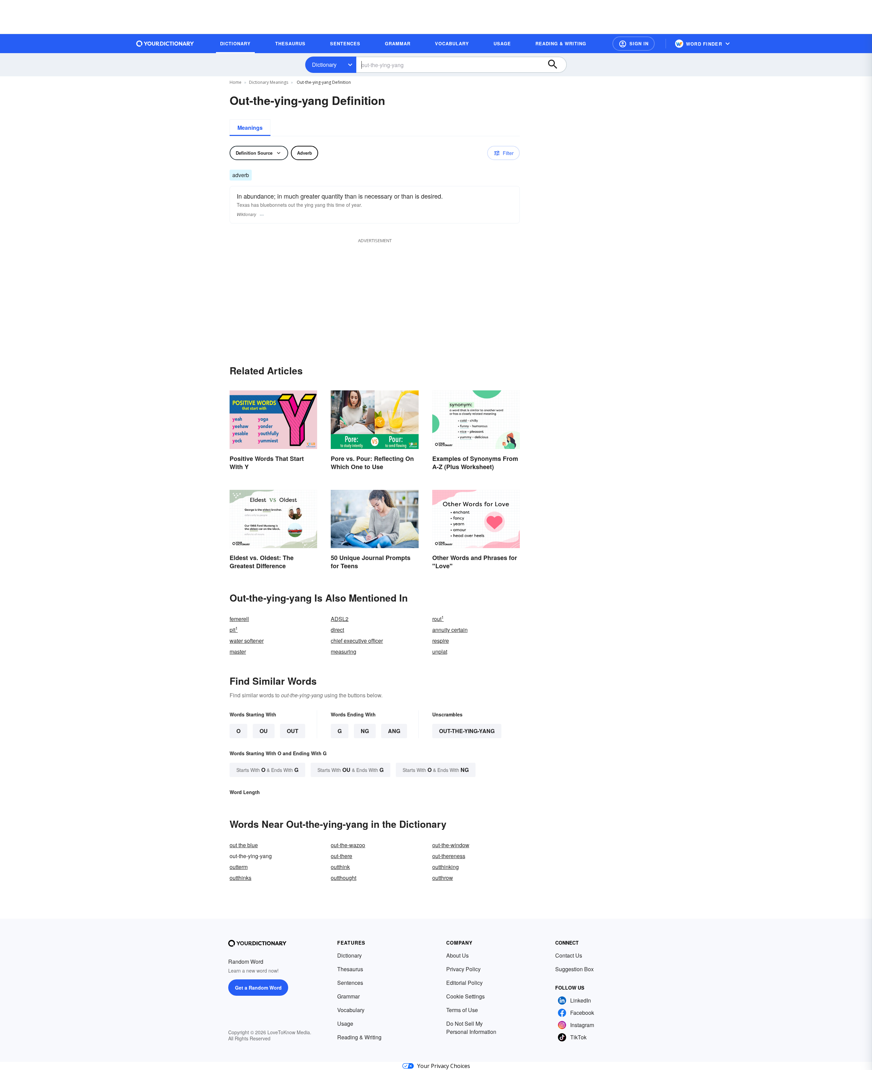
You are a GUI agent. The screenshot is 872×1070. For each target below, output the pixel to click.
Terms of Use (462, 1010)
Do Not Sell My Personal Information (471, 1028)
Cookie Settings (465, 996)
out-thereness (448, 856)
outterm (239, 867)
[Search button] (556, 64)
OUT (292, 731)
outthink (340, 867)
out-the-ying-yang (467, 731)
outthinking (445, 867)
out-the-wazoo (348, 845)
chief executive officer (357, 641)
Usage (345, 1023)
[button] (633, 43)
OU (264, 731)
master (238, 651)
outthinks (240, 878)
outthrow (442, 878)
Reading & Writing (359, 1037)
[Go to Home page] (165, 44)
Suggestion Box (574, 969)
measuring (343, 651)
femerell (239, 619)
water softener (247, 641)
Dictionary (324, 64)
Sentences (350, 983)
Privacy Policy (463, 969)
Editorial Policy (464, 983)
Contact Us (568, 955)
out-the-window (450, 845)
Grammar (348, 996)
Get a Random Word (258, 987)
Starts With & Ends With (267, 770)
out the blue (244, 845)
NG (365, 731)
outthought (343, 878)
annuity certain (450, 630)
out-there (341, 856)
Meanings (250, 127)
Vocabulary (350, 1010)
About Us (457, 955)
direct (337, 630)
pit (234, 630)
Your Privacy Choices (443, 1066)
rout (438, 619)
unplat (439, 651)
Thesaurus (350, 969)
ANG (394, 731)
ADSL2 (339, 619)
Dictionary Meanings (268, 82)
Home (236, 82)
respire (440, 641)
